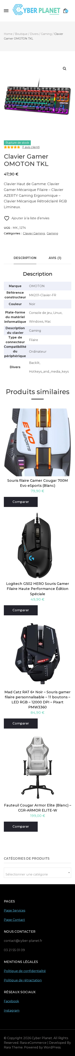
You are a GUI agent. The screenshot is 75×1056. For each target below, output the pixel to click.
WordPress (52, 1047)
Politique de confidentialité (25, 971)
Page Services (14, 910)
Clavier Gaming (34, 233)
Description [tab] (25, 258)
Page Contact (14, 920)
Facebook (11, 1001)
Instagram (11, 1010)
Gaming (52, 233)
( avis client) (31, 147)
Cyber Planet (42, 1038)
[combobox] (37, 873)
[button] (64, 68)
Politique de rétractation (23, 980)
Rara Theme (13, 1047)
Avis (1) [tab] (55, 258)
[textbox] (37, 874)
